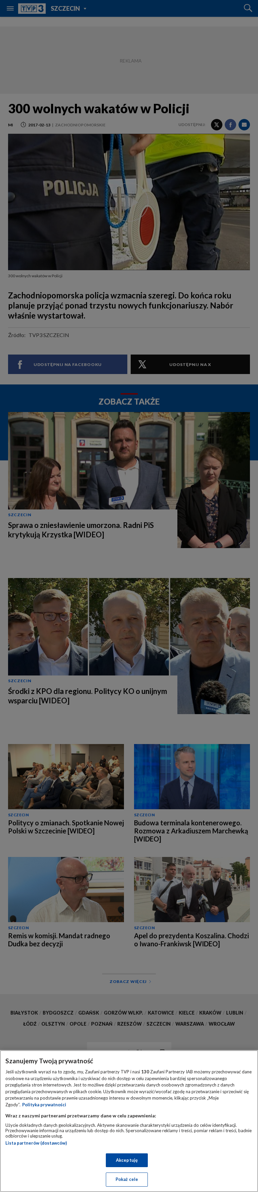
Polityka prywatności (44, 1104)
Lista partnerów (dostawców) (36, 1143)
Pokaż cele (127, 1179)
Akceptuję (127, 1160)
